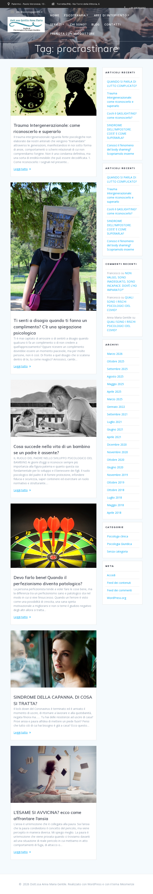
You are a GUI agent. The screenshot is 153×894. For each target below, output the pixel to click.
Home (54, 15)
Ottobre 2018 (115, 490)
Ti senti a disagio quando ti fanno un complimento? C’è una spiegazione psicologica (50, 326)
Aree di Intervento (110, 15)
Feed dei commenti (119, 590)
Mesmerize (127, 884)
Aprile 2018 (114, 512)
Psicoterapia (75, 15)
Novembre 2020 (117, 452)
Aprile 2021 (114, 437)
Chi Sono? (78, 24)
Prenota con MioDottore (72, 33)
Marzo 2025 (115, 399)
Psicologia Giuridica (119, 544)
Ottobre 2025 (115, 361)
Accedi (111, 575)
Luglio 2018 (114, 497)
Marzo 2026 (115, 354)
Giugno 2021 (115, 429)
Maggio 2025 (115, 384)
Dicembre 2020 (117, 444)
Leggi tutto (21, 169)
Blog (95, 24)
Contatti (112, 24)
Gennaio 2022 (116, 407)
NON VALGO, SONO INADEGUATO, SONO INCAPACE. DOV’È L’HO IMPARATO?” (122, 281)
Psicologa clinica (117, 536)
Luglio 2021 (114, 422)
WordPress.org (116, 598)
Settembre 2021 (117, 414)
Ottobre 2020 (115, 460)
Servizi (56, 24)
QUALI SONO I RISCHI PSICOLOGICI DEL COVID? (121, 326)
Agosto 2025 (115, 376)
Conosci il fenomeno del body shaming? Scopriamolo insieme (120, 149)
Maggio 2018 (115, 505)
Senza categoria (117, 551)
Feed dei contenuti (119, 583)
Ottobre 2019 (115, 482)
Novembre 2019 (117, 475)
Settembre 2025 (117, 369)
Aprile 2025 (114, 391)
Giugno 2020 (115, 467)
